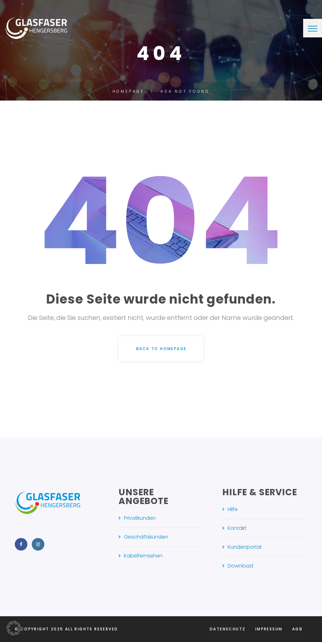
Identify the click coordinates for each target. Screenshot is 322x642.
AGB (297, 629)
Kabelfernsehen (143, 555)
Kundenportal (244, 547)
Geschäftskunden (146, 536)
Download (240, 565)
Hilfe (233, 509)
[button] (14, 628)
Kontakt (237, 528)
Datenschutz (228, 629)
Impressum (269, 629)
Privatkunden (140, 518)
